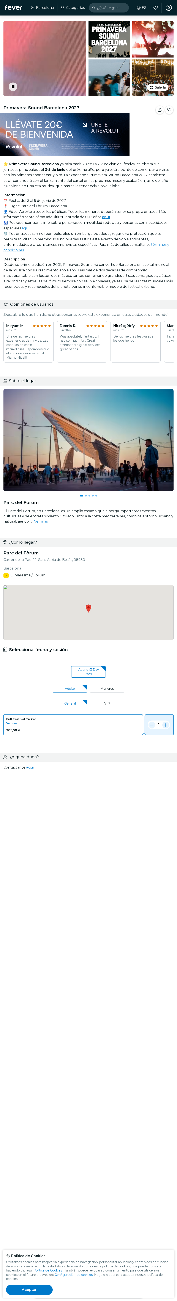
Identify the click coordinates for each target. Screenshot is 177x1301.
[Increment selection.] (165, 724)
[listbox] (88, 672)
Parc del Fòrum (21, 553)
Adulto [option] (70, 689)
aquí (106, 217)
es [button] (144, 8)
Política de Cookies (47, 1270)
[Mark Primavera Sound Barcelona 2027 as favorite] (169, 110)
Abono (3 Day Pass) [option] (88, 672)
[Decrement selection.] (152, 724)
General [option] (70, 703)
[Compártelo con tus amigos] (159, 110)
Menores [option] (107, 689)
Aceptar (29, 1290)
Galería (160, 87)
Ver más (41, 521)
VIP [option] (107, 703)
